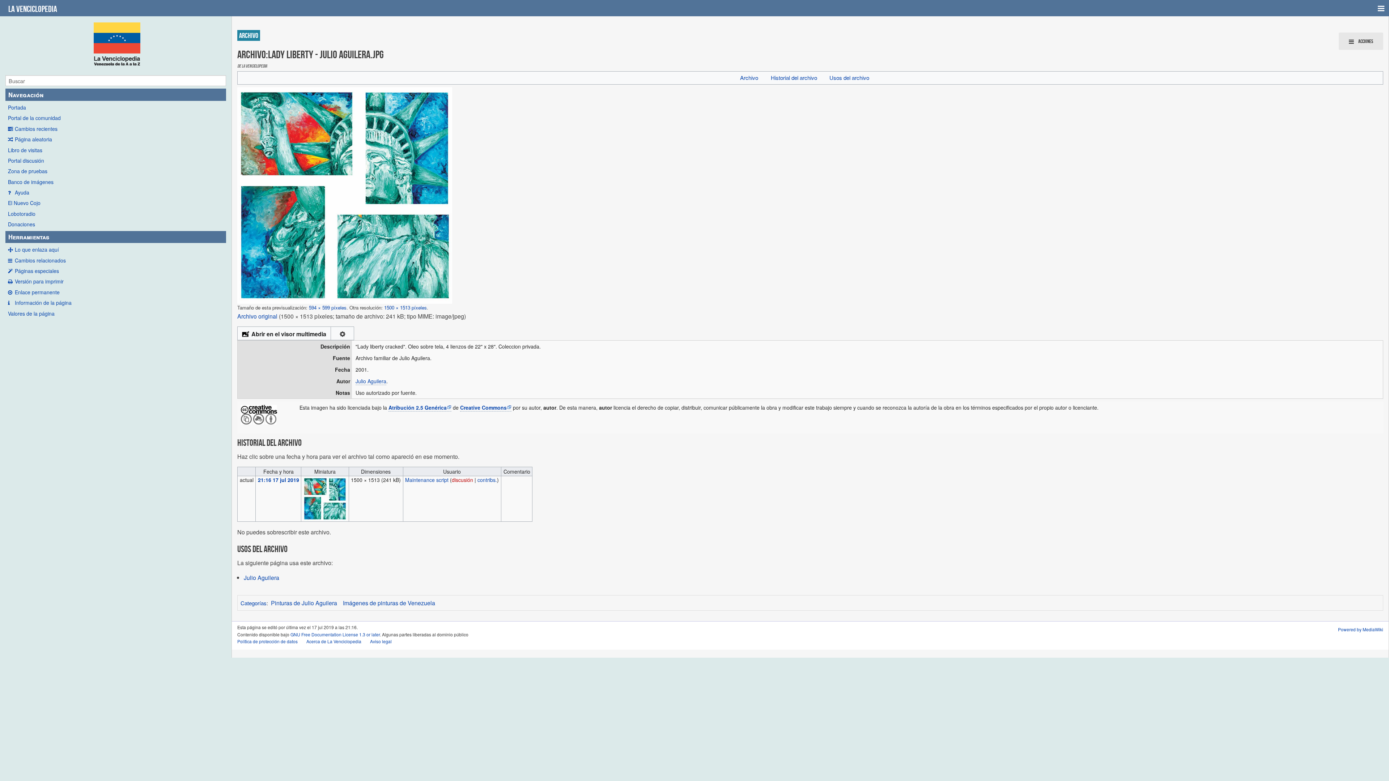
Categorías (254, 603)
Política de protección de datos (267, 641)
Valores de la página (31, 313)
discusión (462, 479)
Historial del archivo (794, 77)
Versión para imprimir (39, 281)
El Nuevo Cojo (24, 202)
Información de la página (43, 302)
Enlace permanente (37, 292)
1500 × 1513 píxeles (405, 307)
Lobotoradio (21, 213)
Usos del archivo (849, 77)
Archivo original (257, 316)
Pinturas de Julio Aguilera (304, 603)
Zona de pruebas (27, 171)
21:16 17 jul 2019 (278, 479)
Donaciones (21, 224)
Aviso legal (381, 641)
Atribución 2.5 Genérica (417, 407)
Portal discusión (26, 160)
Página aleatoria (33, 139)
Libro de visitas (25, 150)
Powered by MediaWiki (1360, 629)
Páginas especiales (37, 270)
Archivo (749, 77)
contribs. (487, 479)
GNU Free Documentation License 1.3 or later (335, 634)
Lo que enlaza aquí (37, 249)
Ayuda (22, 192)
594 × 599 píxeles (328, 307)
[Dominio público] (259, 409)
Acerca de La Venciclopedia (333, 641)
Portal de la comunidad (34, 117)
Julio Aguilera (371, 381)
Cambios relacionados (40, 260)
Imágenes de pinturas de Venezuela (389, 603)
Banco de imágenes (31, 181)
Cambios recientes (36, 128)
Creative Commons (483, 407)
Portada (17, 107)
